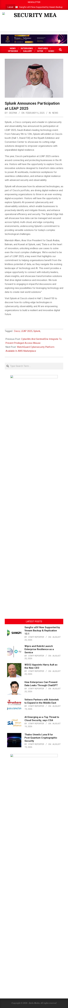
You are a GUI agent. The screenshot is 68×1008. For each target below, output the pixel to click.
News (55, 113)
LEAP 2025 (26, 331)
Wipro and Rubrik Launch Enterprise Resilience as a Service (39, 649)
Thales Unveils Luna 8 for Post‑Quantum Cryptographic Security (41, 737)
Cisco (17, 331)
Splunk (36, 331)
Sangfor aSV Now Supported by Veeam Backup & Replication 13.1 (42, 630)
